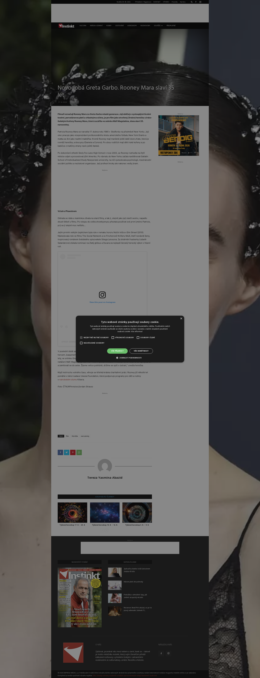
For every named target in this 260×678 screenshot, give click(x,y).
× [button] (181, 318)
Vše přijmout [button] (117, 351)
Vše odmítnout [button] (141, 351)
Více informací (136, 331)
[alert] (130, 339)
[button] (130, 357)
